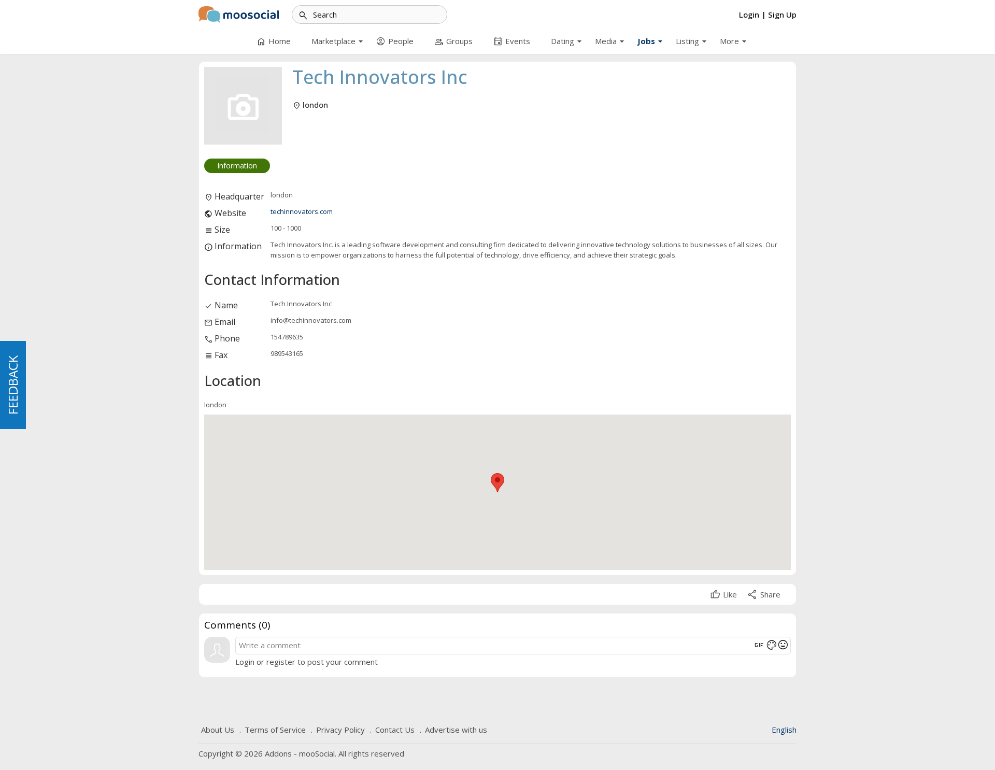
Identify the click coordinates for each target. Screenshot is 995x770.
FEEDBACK (12, 385)
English (784, 729)
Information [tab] (237, 165)
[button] (497, 482)
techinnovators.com (302, 211)
